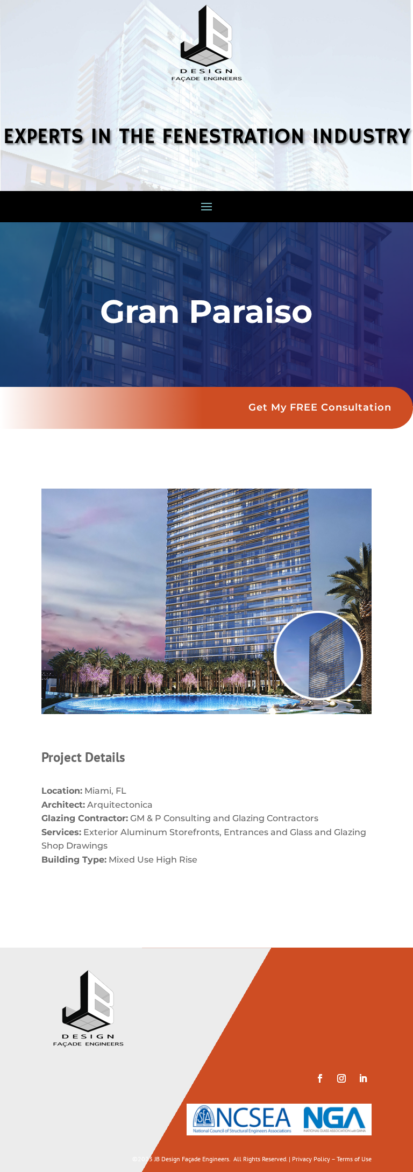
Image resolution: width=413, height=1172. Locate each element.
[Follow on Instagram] (341, 1078)
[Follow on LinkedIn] (363, 1078)
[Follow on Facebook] (320, 1078)
